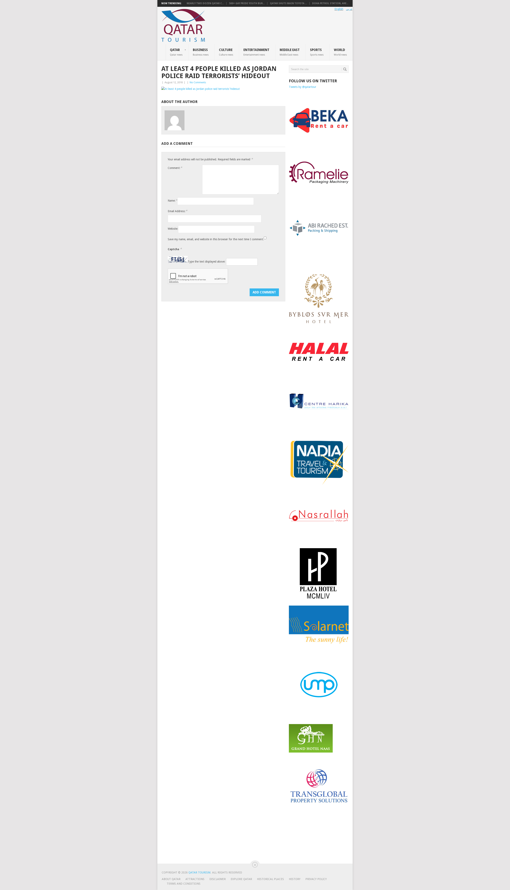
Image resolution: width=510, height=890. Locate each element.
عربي (349, 9)
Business (201, 52)
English (338, 9)
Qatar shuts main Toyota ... (288, 3)
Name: (172, 200)
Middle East (290, 52)
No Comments (198, 82)
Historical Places (270, 879)
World (340, 52)
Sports (317, 52)
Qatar (176, 52)
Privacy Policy (316, 879)
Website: (173, 228)
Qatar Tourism (199, 872)
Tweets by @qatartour (302, 86)
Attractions (194, 879)
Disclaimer (217, 879)
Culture (226, 52)
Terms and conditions (183, 883)
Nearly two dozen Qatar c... (205, 3)
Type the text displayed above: (206, 261)
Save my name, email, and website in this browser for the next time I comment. (216, 239)
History (294, 879)
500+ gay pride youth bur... (247, 3)
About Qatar (171, 879)
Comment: (175, 168)
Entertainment (256, 52)
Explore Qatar (241, 879)
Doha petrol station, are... (330, 3)
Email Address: (177, 211)
